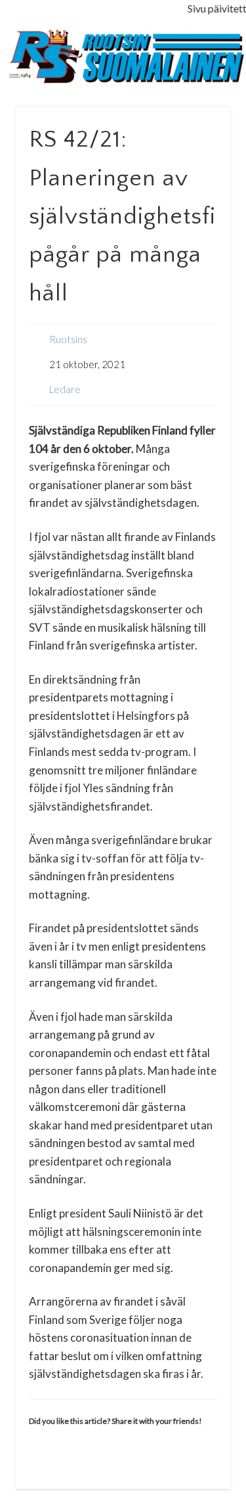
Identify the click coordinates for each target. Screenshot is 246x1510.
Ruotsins (68, 339)
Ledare (65, 389)
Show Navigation (199, 117)
